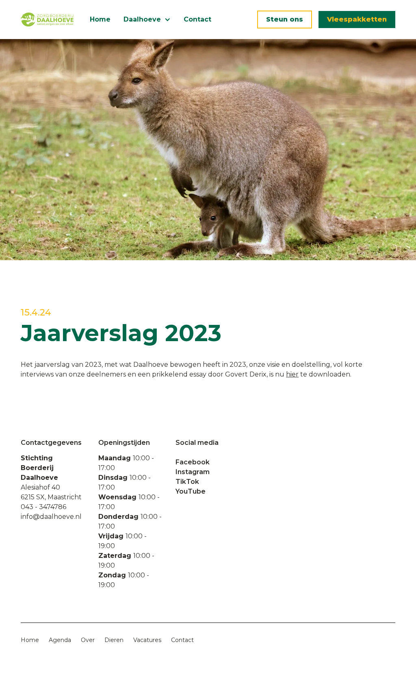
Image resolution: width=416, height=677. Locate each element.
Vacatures (147, 640)
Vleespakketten (357, 19)
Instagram (193, 472)
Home (100, 19)
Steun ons (284, 19)
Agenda (60, 640)
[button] (147, 19)
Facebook (193, 462)
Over (88, 640)
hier (292, 374)
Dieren (114, 640)
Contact (197, 19)
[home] (47, 20)
